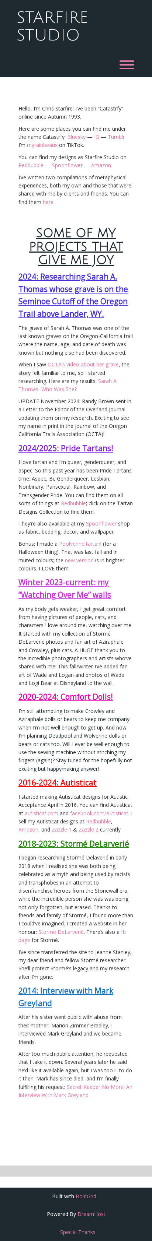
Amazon (101, 165)
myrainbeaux (42, 144)
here (48, 201)
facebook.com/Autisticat (99, 813)
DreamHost (91, 1213)
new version (79, 560)
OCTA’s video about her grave (83, 364)
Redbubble (31, 165)
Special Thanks (78, 1231)
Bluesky (76, 136)
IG (96, 136)
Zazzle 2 (89, 829)
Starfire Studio (52, 26)
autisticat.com (41, 813)
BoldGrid (86, 1196)
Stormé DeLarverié (61, 931)
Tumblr (116, 136)
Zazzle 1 (62, 829)
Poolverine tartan (79, 543)
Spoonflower (67, 165)
